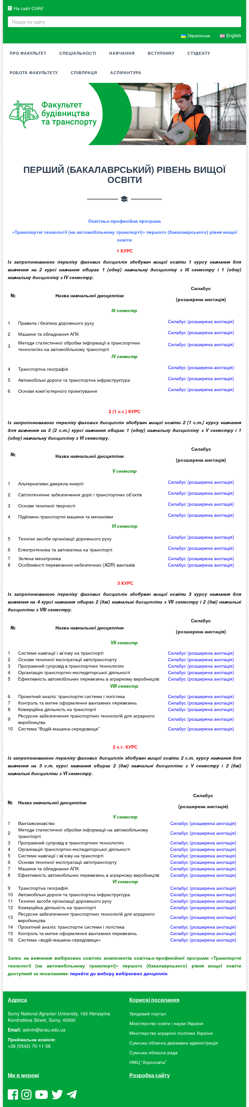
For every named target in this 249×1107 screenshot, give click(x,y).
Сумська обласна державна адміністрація (173, 1042)
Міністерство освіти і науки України (166, 1023)
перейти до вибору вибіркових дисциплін (118, 973)
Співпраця (84, 73)
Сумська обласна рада (153, 1052)
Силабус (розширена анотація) (201, 378)
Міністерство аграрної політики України (171, 1033)
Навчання (122, 53)
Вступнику (161, 53)
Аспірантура (125, 73)
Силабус (201, 321)
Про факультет (28, 53)
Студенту (198, 53)
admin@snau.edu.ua (44, 1029)
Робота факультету (34, 73)
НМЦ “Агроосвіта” (148, 1062)
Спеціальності (77, 53)
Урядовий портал (147, 1013)
